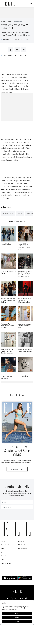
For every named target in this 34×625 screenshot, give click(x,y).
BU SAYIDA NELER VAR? (17, 469)
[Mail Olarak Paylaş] (23, 49)
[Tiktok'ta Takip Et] (26, 598)
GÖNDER (17, 512)
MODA (3, 541)
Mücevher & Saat (6, 563)
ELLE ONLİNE (16, 39)
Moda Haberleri (18, 21)
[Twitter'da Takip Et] (12, 598)
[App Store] (9, 578)
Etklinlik (21, 541)
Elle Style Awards (23, 545)
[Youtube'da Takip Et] (21, 598)
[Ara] (31, 4)
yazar (20, 213)
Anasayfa (3, 21)
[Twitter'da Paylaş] (17, 49)
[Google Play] (24, 578)
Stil (2, 552)
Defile (3, 559)
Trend (2, 548)
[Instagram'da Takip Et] (16, 598)
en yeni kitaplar (8, 213)
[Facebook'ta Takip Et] (8, 598)
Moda (9, 21)
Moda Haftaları (5, 556)
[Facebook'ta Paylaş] (10, 49)
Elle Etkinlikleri (22, 548)
